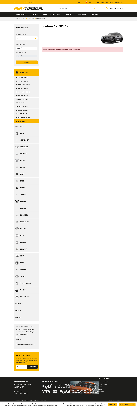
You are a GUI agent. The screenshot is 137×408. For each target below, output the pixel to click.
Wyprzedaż (82, 14)
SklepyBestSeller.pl (117, 400)
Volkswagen (25, 283)
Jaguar (23, 194)
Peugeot (23, 242)
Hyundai (23, 188)
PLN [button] (79, 2)
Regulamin (56, 14)
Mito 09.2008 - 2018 (21, 113)
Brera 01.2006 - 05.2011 (23, 99)
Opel (22, 235)
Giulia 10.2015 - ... (21, 103)
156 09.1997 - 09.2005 (22, 81)
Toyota (23, 276)
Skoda (23, 263)
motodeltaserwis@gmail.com (25, 344)
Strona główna (20, 14)
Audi (22, 126)
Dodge (23, 167)
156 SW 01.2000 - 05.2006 (23, 84)
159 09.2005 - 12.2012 (22, 88)
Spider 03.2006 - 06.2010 (23, 117)
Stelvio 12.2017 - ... (21, 121)
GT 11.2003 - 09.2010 (21, 110)
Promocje (19, 303)
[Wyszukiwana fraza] (94, 8)
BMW (22, 133)
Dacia (22, 160)
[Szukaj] (36, 38)
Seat (22, 256)
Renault (23, 249)
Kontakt (95, 14)
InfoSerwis (109, 400)
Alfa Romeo (25, 72)
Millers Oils (25, 297)
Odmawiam (112, 404)
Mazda (23, 208)
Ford (22, 181)
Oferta (46, 14)
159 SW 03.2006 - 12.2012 (23, 92)
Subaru (23, 269)
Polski (89, 2)
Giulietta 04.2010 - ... (22, 106)
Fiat (22, 174)
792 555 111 (18, 2)
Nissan (23, 228)
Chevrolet (24, 140)
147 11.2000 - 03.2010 (22, 77)
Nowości (69, 14)
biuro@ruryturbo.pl (31, 2)
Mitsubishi (24, 222)
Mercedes (24, 215)
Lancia (23, 201)
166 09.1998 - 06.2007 (22, 95)
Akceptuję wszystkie (127, 404)
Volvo (23, 290)
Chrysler (24, 147)
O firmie (35, 14)
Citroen (23, 154)
